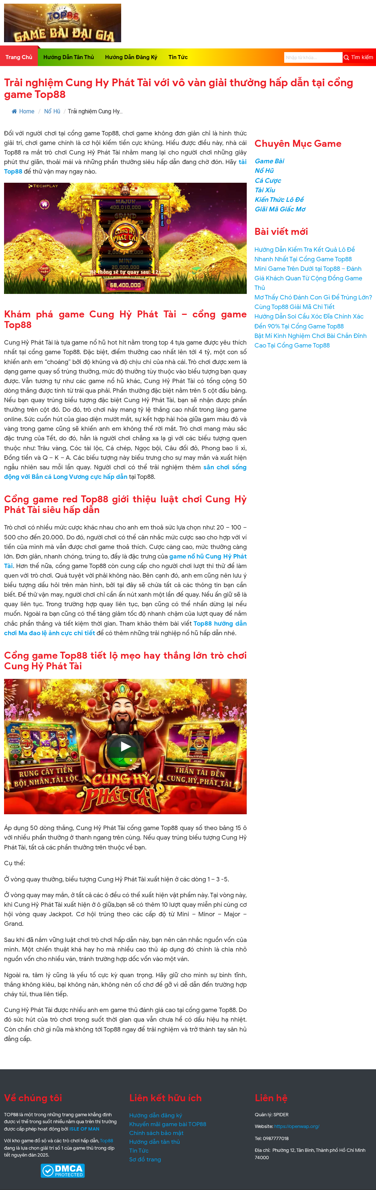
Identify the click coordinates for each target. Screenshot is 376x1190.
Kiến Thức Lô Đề (278, 200)
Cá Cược (267, 181)
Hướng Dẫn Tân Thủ (68, 57)
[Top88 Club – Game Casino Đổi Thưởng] (63, 40)
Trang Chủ (19, 57)
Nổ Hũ (52, 111)
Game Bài (269, 161)
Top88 (106, 1141)
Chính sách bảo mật (156, 1133)
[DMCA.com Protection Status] (63, 1171)
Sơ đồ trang (145, 1159)
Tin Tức (178, 57)
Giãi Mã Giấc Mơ (279, 209)
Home (27, 111)
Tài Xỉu (264, 190)
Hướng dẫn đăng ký (155, 1115)
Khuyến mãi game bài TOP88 (167, 1124)
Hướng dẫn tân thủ (154, 1142)
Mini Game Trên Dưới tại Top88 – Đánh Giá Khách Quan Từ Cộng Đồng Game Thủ (308, 278)
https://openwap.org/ (296, 1126)
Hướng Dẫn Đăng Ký (131, 57)
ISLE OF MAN (84, 1129)
